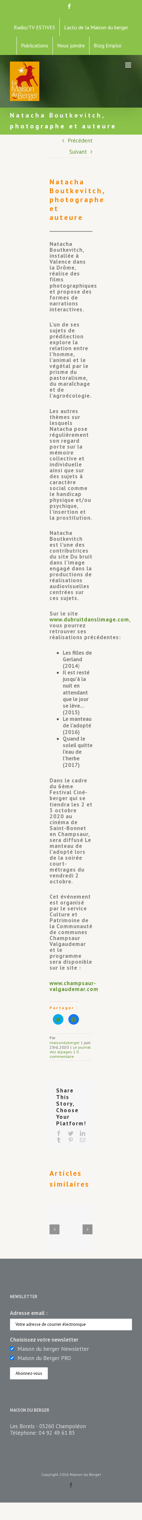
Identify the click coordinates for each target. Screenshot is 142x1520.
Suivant (78, 151)
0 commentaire (64, 1054)
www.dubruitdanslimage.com (89, 619)
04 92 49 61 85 (57, 1432)
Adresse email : (29, 1313)
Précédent (80, 140)
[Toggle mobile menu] (128, 65)
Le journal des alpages (70, 1049)
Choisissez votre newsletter (44, 1339)
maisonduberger (65, 1042)
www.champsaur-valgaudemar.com (74, 986)
